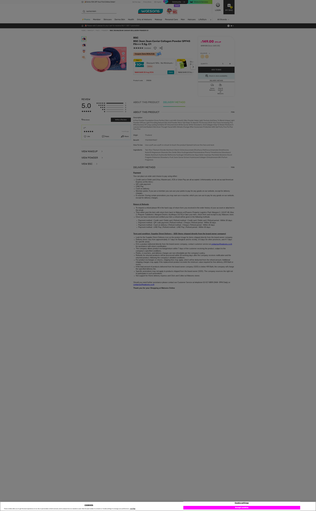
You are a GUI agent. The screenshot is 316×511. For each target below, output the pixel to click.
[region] (158, 506)
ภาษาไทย (132, 509)
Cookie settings (242, 503)
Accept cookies (241, 508)
